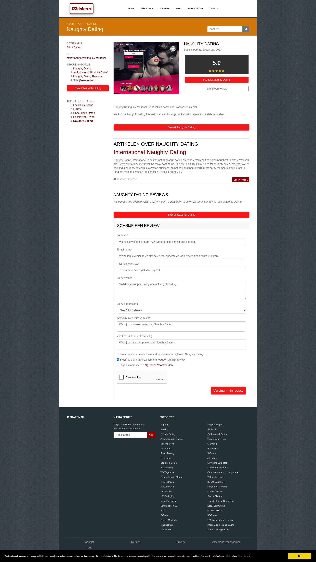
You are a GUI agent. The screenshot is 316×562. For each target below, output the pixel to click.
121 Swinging (167, 496)
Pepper (164, 424)
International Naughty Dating (150, 152)
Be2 (162, 510)
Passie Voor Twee (83, 117)
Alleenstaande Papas (171, 439)
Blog (178, 8)
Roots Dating (167, 453)
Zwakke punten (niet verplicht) (134, 336)
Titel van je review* (128, 263)
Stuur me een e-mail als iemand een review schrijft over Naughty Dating (161, 354)
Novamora (165, 448)
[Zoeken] (245, 29)
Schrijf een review (83, 80)
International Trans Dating (220, 524)
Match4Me (165, 529)
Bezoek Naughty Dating (88, 88)
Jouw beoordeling (127, 303)
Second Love (167, 443)
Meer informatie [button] (244, 556)
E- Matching (166, 467)
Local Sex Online (83, 105)
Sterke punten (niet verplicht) (133, 318)
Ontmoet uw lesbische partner (223, 472)
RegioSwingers (215, 424)
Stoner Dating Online (218, 529)
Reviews (164, 8)
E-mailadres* (124, 249)
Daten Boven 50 (168, 505)
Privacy (180, 542)
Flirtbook (211, 429)
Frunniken (212, 448)
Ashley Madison (168, 520)
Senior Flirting (214, 496)
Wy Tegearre (167, 472)
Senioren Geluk (168, 462)
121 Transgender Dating (220, 520)
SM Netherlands (215, 477)
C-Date (77, 109)
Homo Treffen (214, 491)
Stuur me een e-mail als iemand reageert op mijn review (152, 359)
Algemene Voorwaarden (159, 365)
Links (212, 8)
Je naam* (122, 235)
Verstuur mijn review (228, 390)
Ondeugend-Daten (84, 113)
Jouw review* (125, 277)
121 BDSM (166, 491)
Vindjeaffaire (166, 524)
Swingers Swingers (217, 462)
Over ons (135, 542)
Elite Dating (166, 458)
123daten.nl (82, 8)
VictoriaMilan (167, 482)
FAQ (89, 548)
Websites (146, 8)
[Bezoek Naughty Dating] (146, 68)
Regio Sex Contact (217, 486)
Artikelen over (90, 72)
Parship (164, 429)
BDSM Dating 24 (216, 482)
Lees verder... (241, 179)
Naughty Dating (82, 68)
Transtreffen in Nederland (220, 501)
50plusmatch (167, 486)
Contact (89, 542)
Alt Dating (212, 458)
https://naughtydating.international (86, 58)
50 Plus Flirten (214, 510)
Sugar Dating (195, 8)
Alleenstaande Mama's (172, 477)
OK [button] (300, 556)
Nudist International (217, 467)
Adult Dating (87, 24)
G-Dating (212, 443)
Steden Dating (167, 434)
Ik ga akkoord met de (146, 365)
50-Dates (212, 515)
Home (131, 8)
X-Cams (211, 453)
